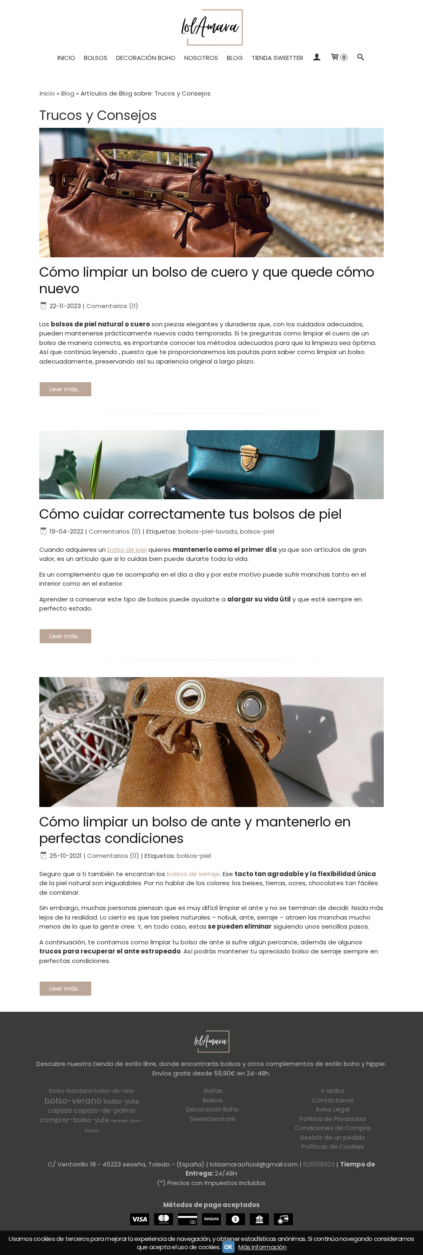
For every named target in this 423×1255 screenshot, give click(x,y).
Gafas (212, 1090)
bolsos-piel (257, 531)
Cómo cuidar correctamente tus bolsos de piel (190, 514)
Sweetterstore (212, 1118)
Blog (235, 57)
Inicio (66, 57)
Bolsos (95, 57)
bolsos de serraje (193, 873)
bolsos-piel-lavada (207, 531)
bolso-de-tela (114, 1091)
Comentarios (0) (112, 306)
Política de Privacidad (332, 1118)
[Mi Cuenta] (317, 58)
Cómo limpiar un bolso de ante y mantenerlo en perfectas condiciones (195, 830)
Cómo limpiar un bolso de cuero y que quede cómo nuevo (206, 280)
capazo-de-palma (104, 1110)
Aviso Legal (332, 1109)
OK (228, 1247)
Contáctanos (333, 1100)
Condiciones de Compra (333, 1127)
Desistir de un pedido (332, 1137)
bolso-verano (73, 1101)
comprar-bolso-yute (74, 1120)
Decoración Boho (146, 57)
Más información (262, 1247)
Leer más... (65, 389)
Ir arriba (332, 1090)
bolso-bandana (71, 1091)
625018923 (319, 1164)
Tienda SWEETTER (277, 57)
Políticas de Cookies (333, 1146)
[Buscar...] (361, 58)
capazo (60, 1110)
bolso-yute (121, 1101)
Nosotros (201, 57)
